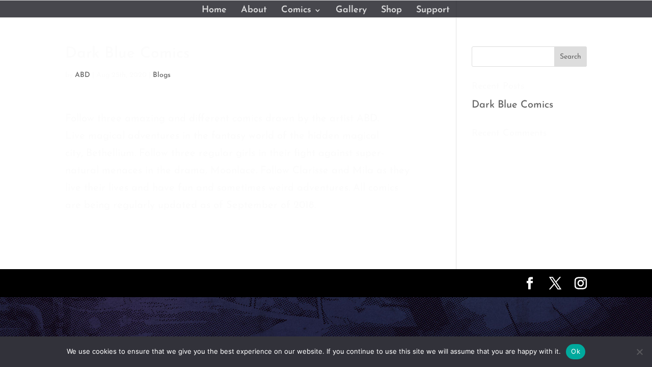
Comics (296, 11)
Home (214, 11)
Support (433, 11)
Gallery (351, 11)
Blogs (162, 75)
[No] (639, 352)
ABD (82, 75)
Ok (575, 351)
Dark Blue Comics (512, 105)
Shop (391, 11)
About (254, 11)
